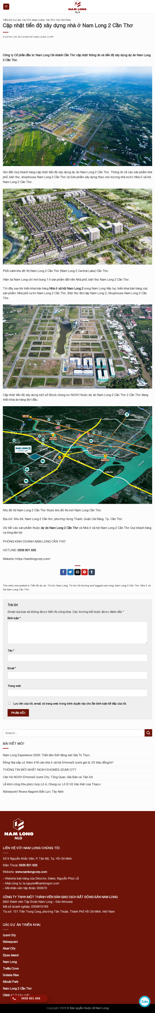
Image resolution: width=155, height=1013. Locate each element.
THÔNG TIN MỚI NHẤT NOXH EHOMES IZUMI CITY (39, 769)
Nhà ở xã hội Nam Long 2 (66, 288)
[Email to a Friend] (77, 572)
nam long (108, 585)
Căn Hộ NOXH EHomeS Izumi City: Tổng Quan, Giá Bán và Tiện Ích (48, 777)
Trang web (14, 685)
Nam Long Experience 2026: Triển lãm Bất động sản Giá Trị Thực (46, 755)
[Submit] (148, 733)
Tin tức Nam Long (33, 20)
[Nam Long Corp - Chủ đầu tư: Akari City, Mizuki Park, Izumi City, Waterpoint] (77, 6)
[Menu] (6, 7)
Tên (11, 650)
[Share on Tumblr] (91, 572)
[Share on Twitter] (70, 572)
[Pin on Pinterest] (84, 572)
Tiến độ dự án (12, 20)
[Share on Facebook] (63, 572)
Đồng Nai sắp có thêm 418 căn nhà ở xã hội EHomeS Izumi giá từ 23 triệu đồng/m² (58, 762)
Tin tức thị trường (58, 20)
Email (12, 668)
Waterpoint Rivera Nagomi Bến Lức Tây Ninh (33, 791)
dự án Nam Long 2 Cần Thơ (59, 527)
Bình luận (14, 618)
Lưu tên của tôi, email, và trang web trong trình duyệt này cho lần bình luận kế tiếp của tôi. (70, 703)
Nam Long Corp (44, 37)
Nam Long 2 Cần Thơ (127, 585)
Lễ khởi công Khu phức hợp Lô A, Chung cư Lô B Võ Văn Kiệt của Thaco (52, 784)
